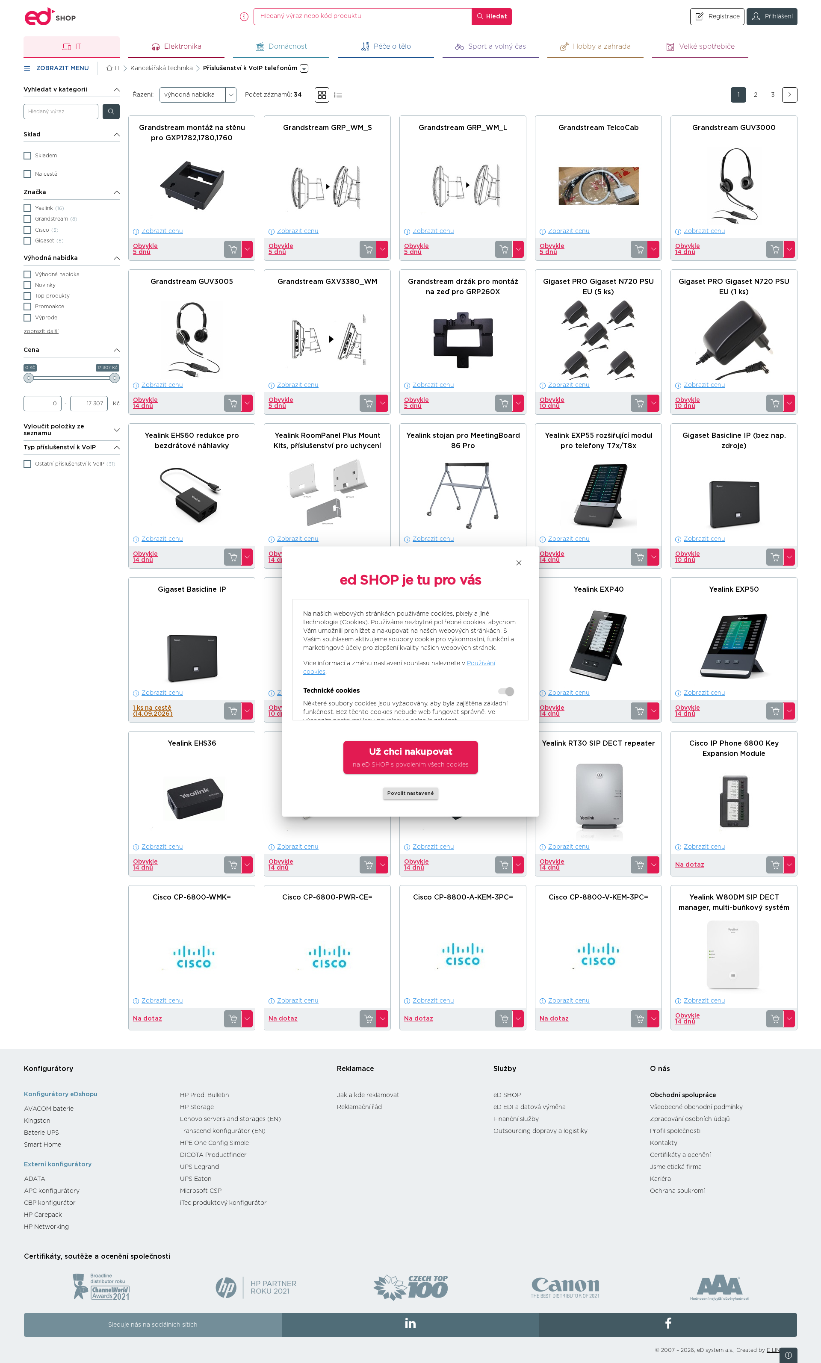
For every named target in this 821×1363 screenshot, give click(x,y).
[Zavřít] (519, 562)
